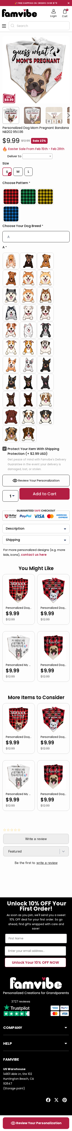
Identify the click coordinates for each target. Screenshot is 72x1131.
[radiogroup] (36, 205)
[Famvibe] (19, 13)
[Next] (69, 115)
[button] (36, 184)
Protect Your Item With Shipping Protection (33, 451)
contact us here (33, 555)
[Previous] (3, 115)
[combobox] (39, 25)
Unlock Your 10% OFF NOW (35, 962)
